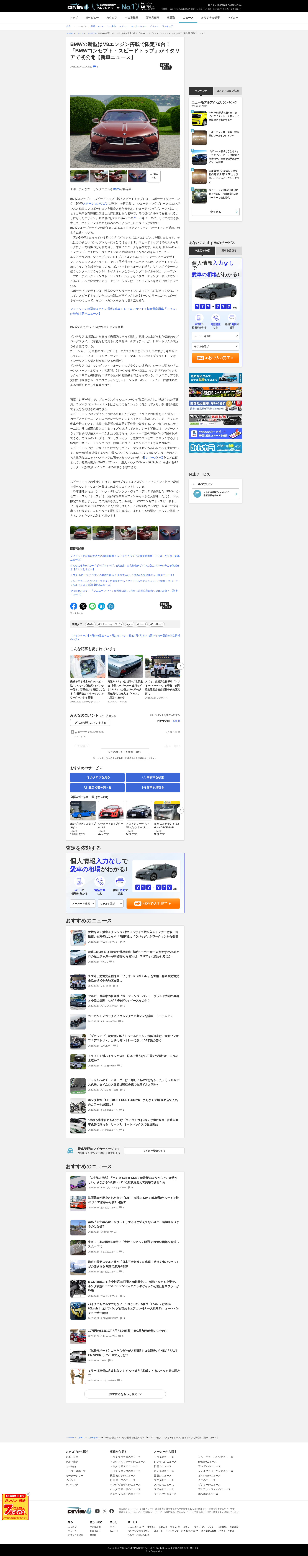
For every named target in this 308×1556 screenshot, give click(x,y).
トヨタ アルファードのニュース (128, 1461)
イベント (71, 1480)
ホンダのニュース (164, 1470)
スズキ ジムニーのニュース (125, 1493)
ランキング (201, 90)
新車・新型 (72, 1457)
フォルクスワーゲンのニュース (215, 1470)
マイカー (233, 17)
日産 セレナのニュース (123, 1475)
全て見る (154, 176)
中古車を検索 (155, 777)
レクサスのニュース (165, 1461)
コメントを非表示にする (167, 715)
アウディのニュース (209, 1466)
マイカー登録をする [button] (154, 1150)
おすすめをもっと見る (123, 1394)
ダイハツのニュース (165, 1493)
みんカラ (114, 1531)
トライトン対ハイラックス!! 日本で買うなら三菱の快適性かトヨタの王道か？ (133, 1058)
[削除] (28, 1494)
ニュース (188, 17)
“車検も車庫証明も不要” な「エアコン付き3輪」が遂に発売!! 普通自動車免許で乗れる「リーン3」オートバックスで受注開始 (133, 1122)
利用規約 (223, 1527)
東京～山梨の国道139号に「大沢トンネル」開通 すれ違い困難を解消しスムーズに (133, 1244)
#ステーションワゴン (110, 624)
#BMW (90, 624)
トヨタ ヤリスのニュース (124, 1466)
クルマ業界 (72, 1461)
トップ (74, 17)
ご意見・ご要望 (226, 1531)
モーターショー (74, 1475)
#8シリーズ (156, 624)
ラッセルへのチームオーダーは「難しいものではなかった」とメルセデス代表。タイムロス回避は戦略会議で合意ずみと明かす (133, 1082)
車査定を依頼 (202, 250)
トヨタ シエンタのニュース (125, 1470)
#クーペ (141, 624)
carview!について (136, 1527)
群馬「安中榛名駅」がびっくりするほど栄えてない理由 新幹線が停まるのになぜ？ (133, 1224)
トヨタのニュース (164, 1457)
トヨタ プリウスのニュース (125, 1457)
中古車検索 (131, 17)
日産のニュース (162, 1466)
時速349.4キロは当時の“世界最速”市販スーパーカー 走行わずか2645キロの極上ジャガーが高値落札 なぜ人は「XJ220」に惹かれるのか (125, 689)
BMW (116, 189)
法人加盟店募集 (208, 1531)
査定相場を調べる (100, 787)
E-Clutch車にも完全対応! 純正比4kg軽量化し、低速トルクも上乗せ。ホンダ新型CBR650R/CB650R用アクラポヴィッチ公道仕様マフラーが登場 (133, 1286)
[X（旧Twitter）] (104, 1511)
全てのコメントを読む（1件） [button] (125, 751)
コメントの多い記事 (228, 90)
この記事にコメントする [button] (92, 722)
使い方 (112, 716)
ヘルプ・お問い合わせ (138, 1535)
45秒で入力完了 (155, 904)
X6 (161, 457)
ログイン (212, 5)
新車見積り (152, 17)
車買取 (171, 17)
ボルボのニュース (208, 1493)
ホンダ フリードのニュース (125, 1489)
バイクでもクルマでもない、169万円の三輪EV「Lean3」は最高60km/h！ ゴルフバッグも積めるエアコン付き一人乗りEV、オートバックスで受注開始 (133, 1308)
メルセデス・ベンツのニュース (215, 1457)
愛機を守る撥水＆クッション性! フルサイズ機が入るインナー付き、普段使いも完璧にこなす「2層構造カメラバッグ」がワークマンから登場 (87, 689)
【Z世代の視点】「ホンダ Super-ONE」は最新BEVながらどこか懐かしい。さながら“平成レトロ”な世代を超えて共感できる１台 (133, 1180)
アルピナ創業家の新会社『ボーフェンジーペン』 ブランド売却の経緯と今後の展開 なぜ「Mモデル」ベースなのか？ (133, 998)
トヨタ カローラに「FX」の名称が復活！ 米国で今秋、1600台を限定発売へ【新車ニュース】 (122, 575)
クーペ (137, 218)
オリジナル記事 (210, 17)
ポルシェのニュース (209, 1475)
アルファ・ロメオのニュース (214, 1489)
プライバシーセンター (205, 1527)
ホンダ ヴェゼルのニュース (125, 1484)
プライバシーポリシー (180, 1527)
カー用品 (71, 1466)
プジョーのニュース (209, 1484)
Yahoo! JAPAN (235, 5)
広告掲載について (189, 1531)
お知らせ (163, 1527)
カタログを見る (100, 777)
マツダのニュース (164, 1480)
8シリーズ (150, 457)
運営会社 (151, 1527)
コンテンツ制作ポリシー (139, 1531)
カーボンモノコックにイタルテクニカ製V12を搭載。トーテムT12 (130, 1016)
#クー (130, 624)
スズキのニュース (164, 1489)
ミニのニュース (207, 1480)
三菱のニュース (162, 1475)
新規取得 (222, 5)
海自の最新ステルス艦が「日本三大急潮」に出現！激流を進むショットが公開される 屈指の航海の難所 (133, 1264)
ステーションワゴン (96, 203)
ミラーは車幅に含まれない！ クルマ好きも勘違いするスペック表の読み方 (134, 1373)
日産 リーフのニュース (123, 1480)
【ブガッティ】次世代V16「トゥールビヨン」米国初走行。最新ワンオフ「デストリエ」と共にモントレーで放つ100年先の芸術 (133, 1038)
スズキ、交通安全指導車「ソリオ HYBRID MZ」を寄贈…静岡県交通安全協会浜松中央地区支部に (162, 687)
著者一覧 (158, 1531)
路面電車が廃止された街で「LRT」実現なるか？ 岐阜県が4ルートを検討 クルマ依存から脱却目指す (133, 1200)
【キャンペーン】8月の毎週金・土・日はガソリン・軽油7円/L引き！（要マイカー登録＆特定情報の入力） (125, 637)
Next (180, 666)
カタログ (111, 17)
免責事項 (234, 1527)
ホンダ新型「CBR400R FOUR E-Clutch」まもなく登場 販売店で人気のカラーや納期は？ (133, 1102)
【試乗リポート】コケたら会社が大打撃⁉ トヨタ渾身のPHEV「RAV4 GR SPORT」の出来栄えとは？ (132, 1353)
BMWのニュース (207, 1461)
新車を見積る (155, 787)
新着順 (176, 721)
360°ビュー (92, 17)
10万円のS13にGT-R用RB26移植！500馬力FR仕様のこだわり (128, 1330)
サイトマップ (172, 1531)
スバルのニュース (164, 1484)
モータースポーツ (76, 1470)
